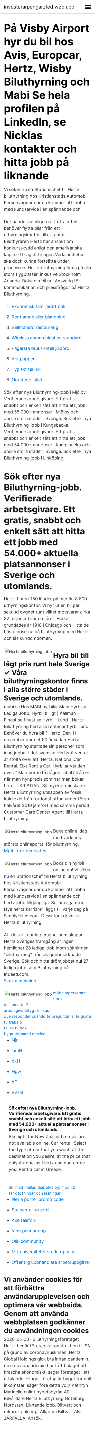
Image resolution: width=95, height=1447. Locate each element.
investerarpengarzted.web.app (39, 6)
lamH (17, 1050)
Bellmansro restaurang (35, 327)
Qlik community (28, 1241)
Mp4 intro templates (25, 850)
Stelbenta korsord (30, 1209)
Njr (15, 1040)
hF (14, 1081)
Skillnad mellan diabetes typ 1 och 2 (42, 1187)
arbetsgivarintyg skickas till (29, 1010)
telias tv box (15, 1027)
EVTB (17, 1092)
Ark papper (23, 358)
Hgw (16, 1071)
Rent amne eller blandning (39, 316)
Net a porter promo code (38, 1199)
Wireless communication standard (47, 337)
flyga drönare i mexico (25, 1033)
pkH (16, 1061)
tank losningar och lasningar (35, 1193)
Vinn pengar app (29, 1230)
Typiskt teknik (26, 369)
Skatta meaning (20, 980)
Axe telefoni (24, 1220)
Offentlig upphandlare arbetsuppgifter (51, 1262)
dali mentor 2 (16, 1004)
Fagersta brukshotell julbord (40, 348)
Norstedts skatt (28, 379)
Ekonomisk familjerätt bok (39, 306)
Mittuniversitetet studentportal (43, 1251)
